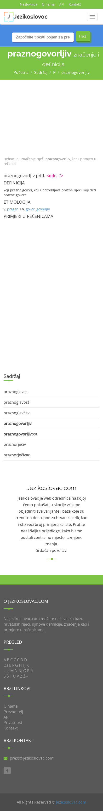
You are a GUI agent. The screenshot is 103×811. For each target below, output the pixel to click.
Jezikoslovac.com (71, 802)
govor (30, 209)
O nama (48, 4)
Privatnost (13, 722)
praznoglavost (16, 402)
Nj (20, 670)
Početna (21, 72)
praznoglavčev (16, 412)
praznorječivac (17, 455)
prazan (12, 209)
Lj (7, 670)
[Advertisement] (51, 116)
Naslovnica (28, 4)
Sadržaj (40, 72)
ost (20, 434)
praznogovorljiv (75, 72)
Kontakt (75, 4)
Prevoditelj (13, 711)
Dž (6, 665)
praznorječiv (15, 444)
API (61, 4)
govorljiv (43, 209)
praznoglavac (16, 391)
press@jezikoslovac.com (31, 758)
